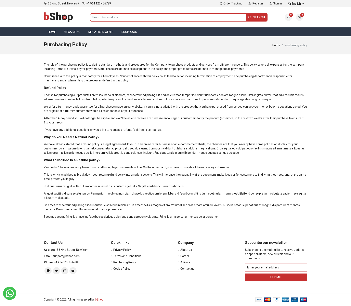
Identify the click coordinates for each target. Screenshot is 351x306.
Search (259, 17)
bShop (99, 299)
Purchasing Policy (124, 262)
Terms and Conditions (127, 256)
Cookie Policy (121, 268)
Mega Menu (72, 32)
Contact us (187, 268)
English (296, 3)
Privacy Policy (122, 249)
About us (186, 249)
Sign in (277, 3)
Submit (276, 277)
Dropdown (129, 32)
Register (257, 3)
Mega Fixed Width (100, 32)
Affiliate (185, 262)
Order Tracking (232, 3)
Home (52, 32)
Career (184, 256)
